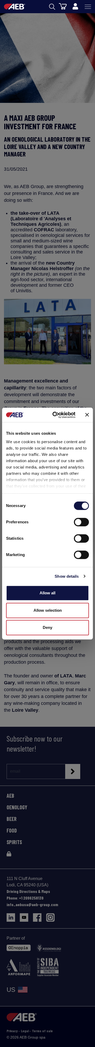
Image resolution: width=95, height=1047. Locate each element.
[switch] (81, 522)
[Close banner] (87, 415)
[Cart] (62, 6)
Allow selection (48, 610)
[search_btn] (52, 6)
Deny (47, 627)
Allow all (47, 593)
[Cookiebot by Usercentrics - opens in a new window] (55, 415)
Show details (67, 576)
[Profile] (75, 6)
